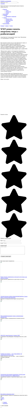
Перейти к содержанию (6, 1)
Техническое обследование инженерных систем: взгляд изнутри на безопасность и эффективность (13, 375)
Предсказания (6, 23)
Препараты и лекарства (11, 16)
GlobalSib (3, 3)
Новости (5, 9)
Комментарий (4, 245)
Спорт (7, 10)
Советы (5, 17)
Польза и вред (9, 18)
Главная (5, 402)
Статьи (7, 12)
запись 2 (2, 398)
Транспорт (8, 21)
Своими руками (9, 20)
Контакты (5, 403)
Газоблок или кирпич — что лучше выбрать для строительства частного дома (11, 354)
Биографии (5, 14)
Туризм (7, 22)
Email (2, 243)
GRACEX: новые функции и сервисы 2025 (10, 335)
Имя (2, 240)
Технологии (8, 11)
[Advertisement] (14, 98)
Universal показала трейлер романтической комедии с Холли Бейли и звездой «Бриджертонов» (14, 297)
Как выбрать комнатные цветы (7, 394)
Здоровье (5, 15)
